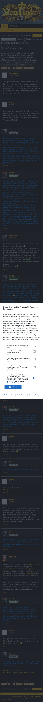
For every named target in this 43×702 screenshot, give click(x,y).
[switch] (34, 351)
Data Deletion (9, 395)
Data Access (21, 395)
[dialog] (21, 351)
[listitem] (21, 346)
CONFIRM (13, 387)
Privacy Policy (34, 395)
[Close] (39, 307)
